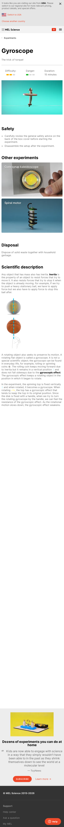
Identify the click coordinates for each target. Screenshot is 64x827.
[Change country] (54, 29)
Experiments (10, 38)
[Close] (60, 4)
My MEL (7, 823)
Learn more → (43, 778)
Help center (9, 811)
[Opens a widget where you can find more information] (53, 822)
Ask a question (11, 817)
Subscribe (22, 779)
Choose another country (13, 21)
